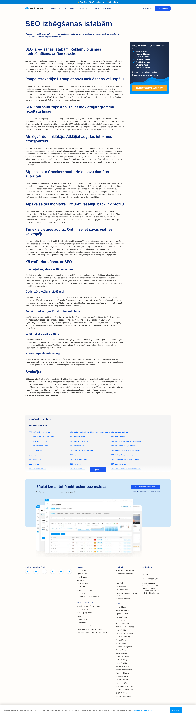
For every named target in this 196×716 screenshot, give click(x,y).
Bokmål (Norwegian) (123, 696)
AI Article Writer (82, 593)
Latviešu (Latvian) (122, 676)
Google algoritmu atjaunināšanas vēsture (92, 632)
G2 (69, 571)
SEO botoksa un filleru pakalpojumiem (125, 459)
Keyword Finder (82, 574)
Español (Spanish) (122, 614)
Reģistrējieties (163, 8)
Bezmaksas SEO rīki (84, 626)
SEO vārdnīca (82, 619)
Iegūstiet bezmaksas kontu (145, 487)
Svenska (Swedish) (123, 637)
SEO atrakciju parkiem (119, 432)
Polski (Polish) (121, 630)
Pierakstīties (136, 491)
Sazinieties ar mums (149, 571)
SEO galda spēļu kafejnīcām (80, 459)
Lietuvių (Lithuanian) (123, 673)
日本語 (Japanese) (122, 623)
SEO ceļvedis (81, 623)
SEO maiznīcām (76, 455)
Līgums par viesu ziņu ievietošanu (89, 629)
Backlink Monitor (83, 587)
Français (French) (122, 617)
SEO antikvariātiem (118, 437)
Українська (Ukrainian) (124, 689)
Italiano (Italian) (121, 620)
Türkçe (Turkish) (122, 640)
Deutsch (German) (122, 610)
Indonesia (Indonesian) (124, 670)
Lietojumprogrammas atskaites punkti (127, 594)
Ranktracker (34, 8)
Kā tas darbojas (69, 8)
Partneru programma (84, 613)
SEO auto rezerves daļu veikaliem (123, 446)
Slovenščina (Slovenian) (124, 686)
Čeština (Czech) (121, 650)
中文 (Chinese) (121, 643)
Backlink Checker (83, 584)
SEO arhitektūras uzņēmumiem (81, 441)
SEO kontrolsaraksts (84, 590)
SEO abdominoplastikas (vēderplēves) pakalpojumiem (90, 432)
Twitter (52, 571)
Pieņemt (175, 710)
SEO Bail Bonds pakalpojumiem (122, 455)
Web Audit (80, 580)
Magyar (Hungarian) (123, 666)
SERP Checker (82, 577)
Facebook (27, 571)
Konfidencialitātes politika (125, 574)
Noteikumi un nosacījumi (125, 570)
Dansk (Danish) (121, 653)
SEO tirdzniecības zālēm (38, 441)
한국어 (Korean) (121, 693)
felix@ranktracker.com (150, 593)
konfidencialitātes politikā (143, 710)
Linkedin (61, 571)
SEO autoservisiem (77, 446)
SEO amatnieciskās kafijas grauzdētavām (126, 441)
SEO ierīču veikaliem (77, 437)
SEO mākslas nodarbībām (38, 446)
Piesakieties (147, 8)
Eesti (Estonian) (121, 660)
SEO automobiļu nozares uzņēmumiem (125, 450)
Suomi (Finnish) (121, 663)
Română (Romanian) (123, 680)
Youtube (36, 571)
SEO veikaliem (75, 464)
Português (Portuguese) (124, 633)
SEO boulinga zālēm (118, 464)
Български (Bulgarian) (124, 647)
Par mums (146, 574)
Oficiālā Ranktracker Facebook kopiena (44, 571)
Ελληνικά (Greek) (122, 656)
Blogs (97, 8)
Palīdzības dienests (123, 599)
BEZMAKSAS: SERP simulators (88, 597)
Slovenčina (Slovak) (123, 683)
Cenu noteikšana (85, 8)
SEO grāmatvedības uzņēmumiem (41, 437)
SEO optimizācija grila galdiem (81, 450)
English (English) (122, 607)
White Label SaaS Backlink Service (89, 606)
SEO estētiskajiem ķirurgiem (39, 432)
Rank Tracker (81, 570)
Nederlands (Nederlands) (125, 627)
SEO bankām (34, 464)
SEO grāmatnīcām (35, 459)
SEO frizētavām (35, 455)
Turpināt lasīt (98, 469)
